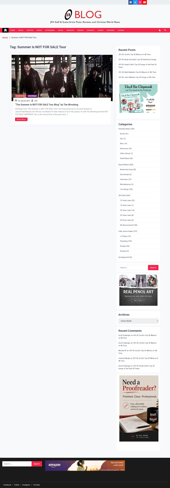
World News (124, 158)
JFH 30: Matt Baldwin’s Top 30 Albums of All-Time (137, 72)
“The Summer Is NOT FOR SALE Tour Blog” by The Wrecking (46, 104)
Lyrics (60, 30)
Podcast (90, 30)
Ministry (70, 30)
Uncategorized (123, 257)
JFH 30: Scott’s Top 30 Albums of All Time (134, 54)
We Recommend (126, 225)
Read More (21, 119)
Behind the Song (126, 170)
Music (20, 30)
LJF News (123, 236)
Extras (121, 30)
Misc (122, 144)
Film (121, 139)
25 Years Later (125, 215)
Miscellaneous (125, 184)
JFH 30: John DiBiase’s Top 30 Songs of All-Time (136, 77)
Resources (124, 149)
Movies (80, 30)
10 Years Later (125, 200)
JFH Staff (122, 195)
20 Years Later (125, 210)
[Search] (165, 30)
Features (110, 30)
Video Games (125, 153)
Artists (30, 30)
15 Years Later (125, 205)
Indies (39, 30)
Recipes (123, 246)
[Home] (5, 30)
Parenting (123, 241)
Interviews (50, 30)
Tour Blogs (32, 96)
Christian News (124, 129)
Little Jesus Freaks (125, 231)
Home (12, 30)
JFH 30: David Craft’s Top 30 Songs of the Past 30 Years (137, 65)
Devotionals (124, 175)
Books (122, 134)
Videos (100, 30)
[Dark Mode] (159, 30)
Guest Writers (20, 96)
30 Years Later (125, 220)
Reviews (123, 251)
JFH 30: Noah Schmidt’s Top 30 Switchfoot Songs (137, 60)
